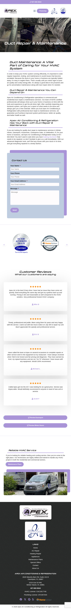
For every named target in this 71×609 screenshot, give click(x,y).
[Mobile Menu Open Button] (34, 11)
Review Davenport (36, 417)
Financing (42, 11)
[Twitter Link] (25, 599)
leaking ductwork (50, 137)
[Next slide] (66, 244)
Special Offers (35, 562)
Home (35, 548)
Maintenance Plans (14, 464)
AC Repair (35, 551)
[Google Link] (29, 599)
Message (14, 188)
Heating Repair (35, 554)
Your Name (15, 166)
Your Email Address (18, 181)
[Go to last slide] (4, 244)
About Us (35, 568)
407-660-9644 (36, 2)
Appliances (35, 557)
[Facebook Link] (21, 599)
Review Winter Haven (36, 425)
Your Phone (15, 173)
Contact (35, 565)
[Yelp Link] (33, 599)
